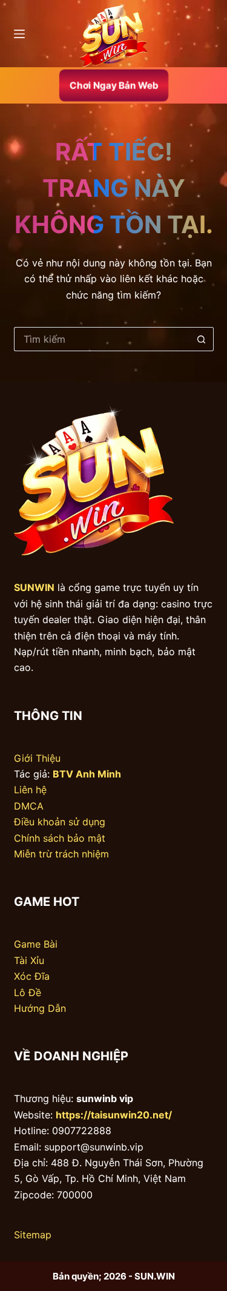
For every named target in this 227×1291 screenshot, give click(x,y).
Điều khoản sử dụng (59, 822)
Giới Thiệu (37, 758)
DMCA (29, 806)
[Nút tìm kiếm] (201, 339)
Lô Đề (27, 992)
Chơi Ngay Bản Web (113, 85)
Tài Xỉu (29, 960)
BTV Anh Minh (87, 774)
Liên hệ (30, 790)
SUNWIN (34, 587)
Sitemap (32, 1235)
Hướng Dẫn (40, 1008)
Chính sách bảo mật (59, 838)
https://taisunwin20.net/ (114, 1115)
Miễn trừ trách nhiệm (61, 854)
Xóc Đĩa (32, 976)
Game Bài (36, 944)
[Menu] (19, 33)
